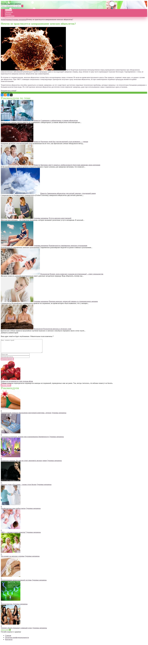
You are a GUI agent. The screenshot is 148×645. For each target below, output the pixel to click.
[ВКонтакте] (2, 95)
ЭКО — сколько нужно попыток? (13, 532)
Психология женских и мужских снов (57, 329)
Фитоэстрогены (7, 604)
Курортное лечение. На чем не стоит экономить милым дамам (24, 460)
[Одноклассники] (5, 95)
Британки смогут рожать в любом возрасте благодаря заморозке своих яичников (70, 165)
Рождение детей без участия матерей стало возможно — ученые (64, 141)
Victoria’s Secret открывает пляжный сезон (16, 628)
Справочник (9, 16)
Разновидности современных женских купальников (68, 245)
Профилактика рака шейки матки (13, 508)
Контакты (8, 639)
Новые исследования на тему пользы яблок (17, 381)
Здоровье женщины (19, 19)
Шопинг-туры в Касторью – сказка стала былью (19, 484)
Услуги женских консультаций (60, 218)
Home (3, 19)
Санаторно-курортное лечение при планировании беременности (25, 437)
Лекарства (9, 12)
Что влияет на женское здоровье (13, 556)
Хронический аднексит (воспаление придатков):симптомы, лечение (26, 413)
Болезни (8, 14)
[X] (11, 95)
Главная (8, 635)
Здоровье (8, 10)
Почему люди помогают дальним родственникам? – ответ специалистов (76, 274)
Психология (44, 274)
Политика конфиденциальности (17, 637)
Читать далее (6, 385)
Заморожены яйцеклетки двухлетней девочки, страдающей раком (71, 193)
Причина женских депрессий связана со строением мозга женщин (73, 301)
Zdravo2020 (6, 2)
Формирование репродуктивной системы (16, 580)
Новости (37, 120)
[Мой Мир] (8, 95)
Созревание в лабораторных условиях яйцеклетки (59, 120)
